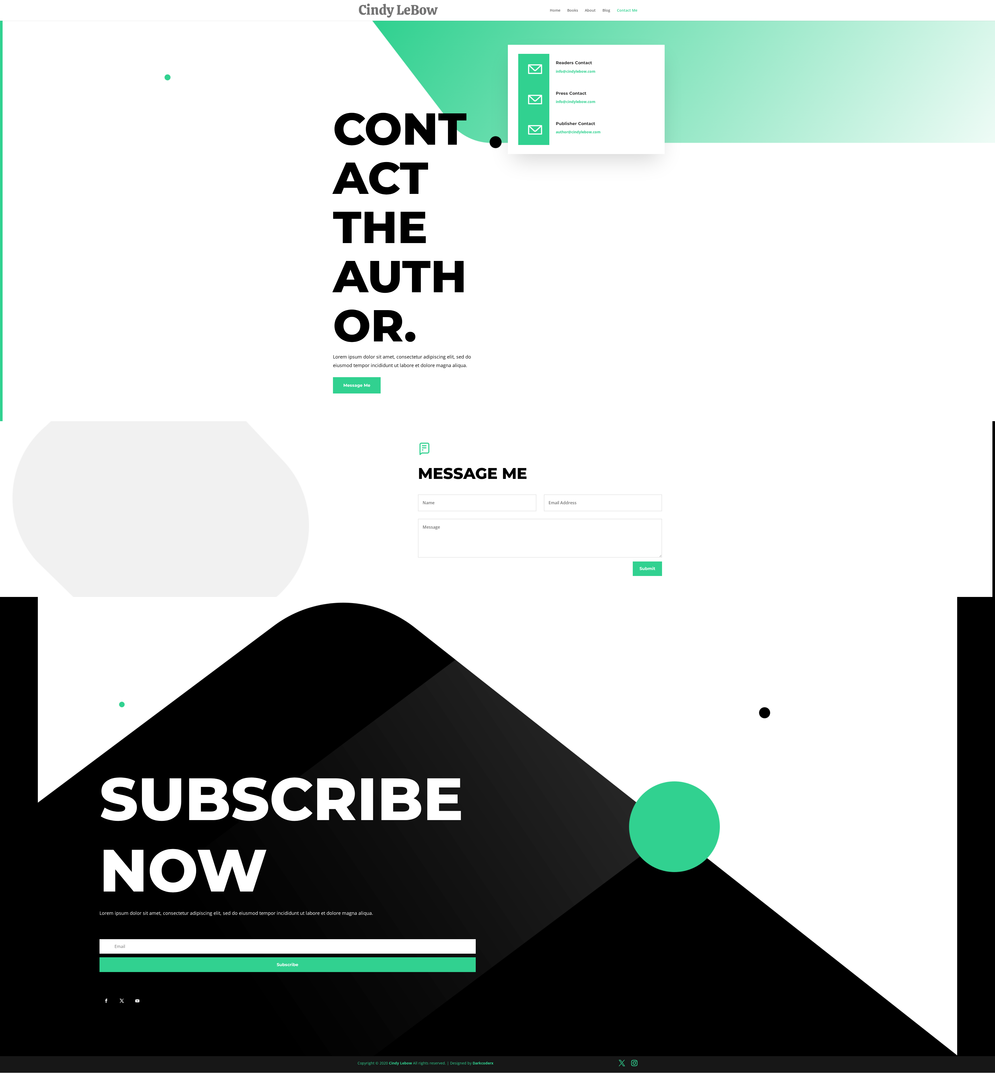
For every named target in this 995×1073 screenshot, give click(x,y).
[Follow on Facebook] (106, 1001)
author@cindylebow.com (578, 131)
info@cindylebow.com (575, 71)
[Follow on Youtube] (137, 1001)
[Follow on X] (122, 1001)
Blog (606, 11)
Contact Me (627, 11)
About (590, 11)
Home (555, 11)
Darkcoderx (483, 1063)
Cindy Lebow (400, 1063)
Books (572, 11)
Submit (647, 568)
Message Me (356, 385)
